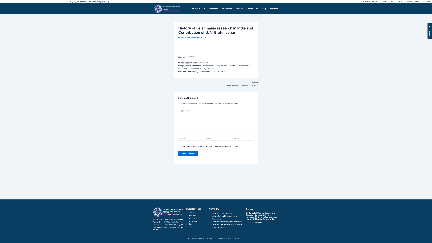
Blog (264, 8)
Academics (227, 8)
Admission (213, 8)
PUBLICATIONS (387, 2)
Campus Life (252, 8)
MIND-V (428, 2)
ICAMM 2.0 (367, 2)
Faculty (239, 8)
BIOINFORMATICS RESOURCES (414, 2)
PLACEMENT (398, 2)
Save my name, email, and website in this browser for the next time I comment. (210, 146)
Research (274, 8)
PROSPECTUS (376, 2)
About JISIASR (198, 8)
